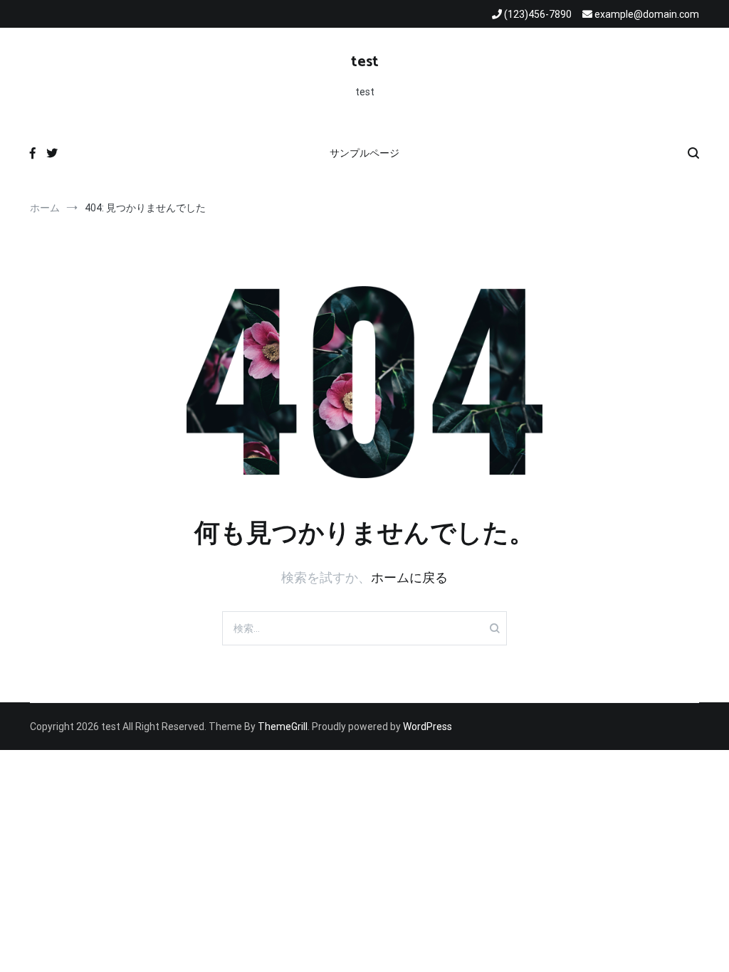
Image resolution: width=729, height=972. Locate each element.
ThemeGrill (283, 726)
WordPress (427, 726)
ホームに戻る (409, 577)
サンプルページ (364, 153)
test (365, 62)
